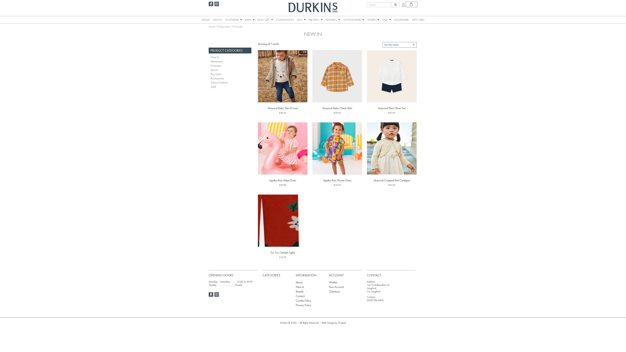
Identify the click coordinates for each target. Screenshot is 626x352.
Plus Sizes (216, 74)
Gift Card (418, 20)
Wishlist (333, 282)
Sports (371, 20)
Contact (300, 296)
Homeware (401, 20)
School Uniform (219, 82)
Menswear (217, 61)
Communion (285, 20)
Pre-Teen (314, 20)
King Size (263, 20)
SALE (385, 20)
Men (248, 20)
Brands (299, 291)
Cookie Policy (303, 300)
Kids (299, 20)
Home (206, 20)
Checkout (334, 291)
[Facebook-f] (211, 4)
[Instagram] (216, 4)
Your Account (336, 287)
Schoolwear (352, 20)
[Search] (395, 4)
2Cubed (342, 322)
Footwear (232, 20)
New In (217, 20)
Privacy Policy (303, 305)
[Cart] (411, 4)
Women (331, 20)
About (299, 282)
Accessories (217, 78)
